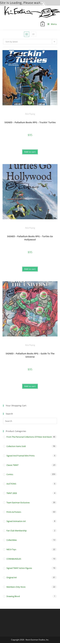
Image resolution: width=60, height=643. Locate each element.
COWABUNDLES (13, 558)
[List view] (33, 34)
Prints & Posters (13, 512)
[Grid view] (26, 34)
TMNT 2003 (11, 493)
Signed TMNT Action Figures (19, 568)
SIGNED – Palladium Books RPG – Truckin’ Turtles (30, 122)
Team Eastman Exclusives (18, 502)
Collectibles (11, 540)
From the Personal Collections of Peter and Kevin (29, 436)
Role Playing (30, 114)
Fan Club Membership (16, 530)
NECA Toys (11, 549)
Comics (9, 474)
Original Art (11, 577)
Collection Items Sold (16, 446)
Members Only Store (15, 586)
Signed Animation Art (16, 521)
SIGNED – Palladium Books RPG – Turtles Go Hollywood (30, 238)
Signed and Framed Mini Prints (20, 455)
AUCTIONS (11, 483)
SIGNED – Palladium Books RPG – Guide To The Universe (30, 355)
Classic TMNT (12, 465)
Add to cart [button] (30, 151)
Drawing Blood (13, 596)
